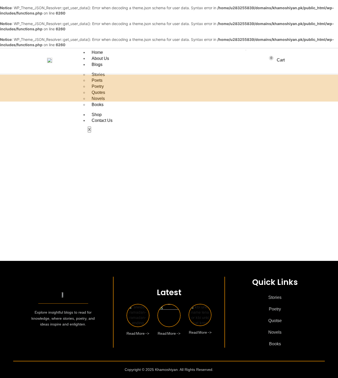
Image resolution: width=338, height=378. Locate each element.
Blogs (97, 64)
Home (97, 52)
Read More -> (137, 332)
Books (98, 104)
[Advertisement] (169, 146)
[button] (276, 60)
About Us (100, 58)
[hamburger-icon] (245, 50)
